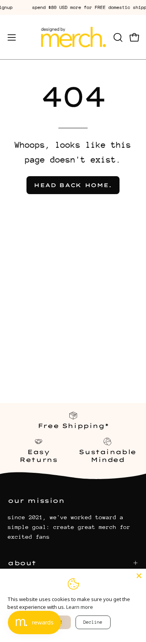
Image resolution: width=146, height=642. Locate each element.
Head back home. (73, 185)
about (22, 563)
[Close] (139, 576)
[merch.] (73, 37)
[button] (117, 37)
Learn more (79, 606)
